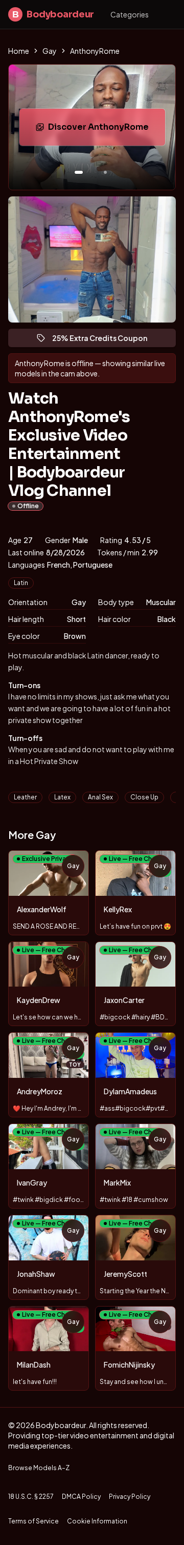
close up (144, 797)
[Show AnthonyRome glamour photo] (105, 172)
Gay (49, 50)
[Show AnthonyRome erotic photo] (78, 172)
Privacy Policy (129, 1496)
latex (62, 797)
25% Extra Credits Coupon (104, 340)
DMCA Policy (81, 1496)
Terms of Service (33, 1521)
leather (25, 797)
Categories (129, 14)
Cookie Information (97, 1521)
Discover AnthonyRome (106, 130)
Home (18, 50)
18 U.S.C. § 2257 (31, 1496)
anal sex (100, 797)
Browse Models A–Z (39, 1468)
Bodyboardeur (53, 14)
